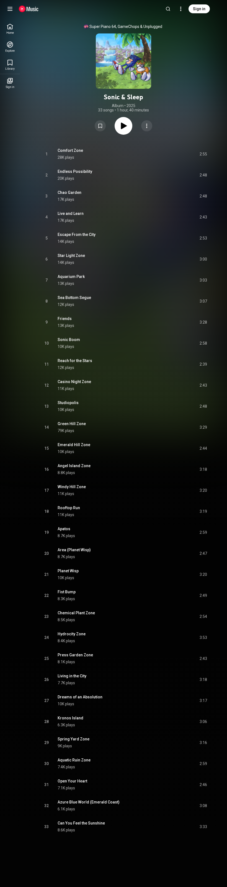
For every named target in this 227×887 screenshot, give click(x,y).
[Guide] (10, 9)
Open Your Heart (72, 781)
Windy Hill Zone (72, 487)
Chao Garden (69, 192)
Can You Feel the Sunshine (81, 823)
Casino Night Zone (74, 381)
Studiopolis (68, 402)
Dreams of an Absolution (80, 697)
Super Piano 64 (102, 26)
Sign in (199, 9)
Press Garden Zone (75, 655)
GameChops (128, 26)
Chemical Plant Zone (76, 613)
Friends (65, 318)
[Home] (28, 9)
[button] (100, 125)
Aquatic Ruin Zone (74, 760)
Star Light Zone (71, 255)
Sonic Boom (69, 339)
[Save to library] (100, 126)
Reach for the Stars (75, 360)
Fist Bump (67, 592)
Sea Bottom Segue (74, 297)
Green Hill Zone (72, 424)
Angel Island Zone (74, 466)
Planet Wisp (68, 571)
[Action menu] (146, 125)
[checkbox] (203, 154)
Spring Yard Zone (73, 739)
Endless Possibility (75, 171)
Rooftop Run (69, 508)
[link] (10, 29)
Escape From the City (77, 234)
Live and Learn (71, 213)
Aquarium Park (71, 276)
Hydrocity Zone (72, 634)
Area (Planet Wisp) (74, 550)
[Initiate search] (168, 8)
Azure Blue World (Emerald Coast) (89, 802)
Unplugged (152, 26)
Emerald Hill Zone (74, 445)
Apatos (64, 529)
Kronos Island (70, 718)
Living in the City (72, 676)
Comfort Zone (70, 150)
